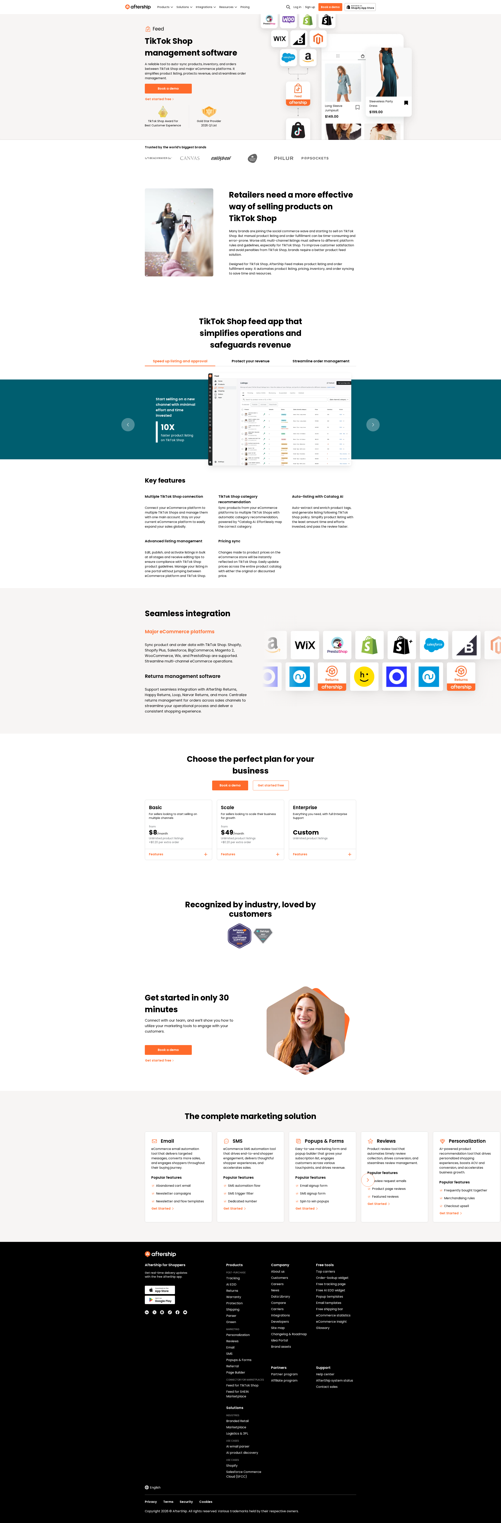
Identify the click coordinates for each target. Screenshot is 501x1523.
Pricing (245, 7)
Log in (297, 7)
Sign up (310, 7)
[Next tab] (373, 425)
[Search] (288, 7)
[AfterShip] (139, 7)
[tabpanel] (250, 475)
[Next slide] (368, 1180)
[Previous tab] (128, 425)
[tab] (180, 361)
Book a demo (330, 7)
